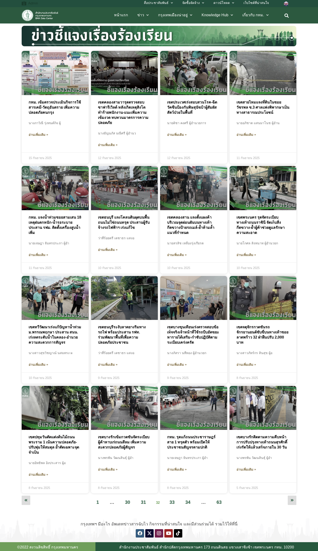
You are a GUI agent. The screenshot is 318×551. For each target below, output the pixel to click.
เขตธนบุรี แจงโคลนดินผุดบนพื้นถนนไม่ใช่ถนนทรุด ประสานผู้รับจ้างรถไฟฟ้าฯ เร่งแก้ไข (124, 222)
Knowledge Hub (215, 15)
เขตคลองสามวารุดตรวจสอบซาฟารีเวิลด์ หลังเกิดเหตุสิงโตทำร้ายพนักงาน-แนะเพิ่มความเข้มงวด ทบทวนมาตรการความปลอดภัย (123, 112)
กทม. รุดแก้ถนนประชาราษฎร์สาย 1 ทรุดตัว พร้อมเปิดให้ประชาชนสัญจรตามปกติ (191, 442)
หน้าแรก (121, 15)
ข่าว (140, 15)
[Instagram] (159, 533)
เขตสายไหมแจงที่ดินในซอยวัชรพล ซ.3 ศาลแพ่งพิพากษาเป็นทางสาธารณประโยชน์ (263, 107)
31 (145, 500)
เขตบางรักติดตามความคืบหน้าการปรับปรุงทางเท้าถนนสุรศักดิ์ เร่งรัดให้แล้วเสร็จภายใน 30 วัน (262, 442)
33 (173, 500)
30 (129, 500)
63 (220, 500)
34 (189, 500)
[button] (287, 16)
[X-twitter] (149, 533)
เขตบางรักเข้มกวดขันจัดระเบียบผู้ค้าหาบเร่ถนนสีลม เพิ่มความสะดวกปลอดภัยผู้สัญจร (123, 442)
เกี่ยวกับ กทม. (253, 15)
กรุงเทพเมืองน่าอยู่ (173, 15)
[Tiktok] (178, 533)
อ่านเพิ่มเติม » (38, 134)
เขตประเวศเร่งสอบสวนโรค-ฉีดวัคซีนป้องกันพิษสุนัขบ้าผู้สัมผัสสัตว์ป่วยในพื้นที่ (192, 107)
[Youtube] (168, 533)
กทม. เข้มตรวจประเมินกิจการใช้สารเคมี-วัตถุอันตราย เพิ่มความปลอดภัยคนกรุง (55, 107)
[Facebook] (140, 533)
